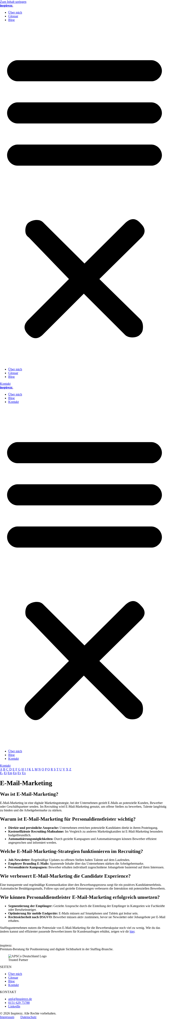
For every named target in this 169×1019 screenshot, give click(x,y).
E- (1, 773)
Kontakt (13, 402)
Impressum (7, 1017)
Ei (5, 773)
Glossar (13, 16)
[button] (84, 194)
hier (132, 931)
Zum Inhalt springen (13, 1)
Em (10, 773)
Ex (24, 773)
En (15, 773)
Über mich (15, 12)
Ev (19, 773)
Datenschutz (28, 1017)
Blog (11, 20)
